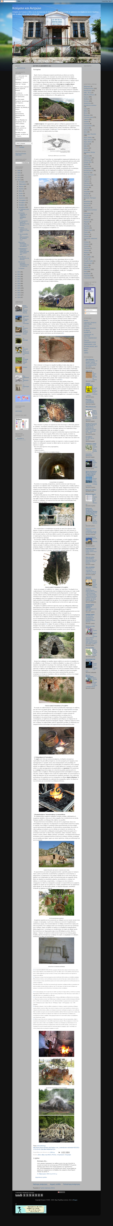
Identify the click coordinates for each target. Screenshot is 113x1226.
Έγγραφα (86, 155)
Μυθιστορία (87, 207)
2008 (19, 170)
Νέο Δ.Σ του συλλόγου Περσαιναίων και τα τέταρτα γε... (23, 264)
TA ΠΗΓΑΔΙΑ (25, 339)
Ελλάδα (86, 164)
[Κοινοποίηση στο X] (65, 1152)
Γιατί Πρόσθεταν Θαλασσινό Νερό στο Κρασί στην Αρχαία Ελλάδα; (91, 561)
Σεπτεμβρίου (22, 200)
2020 (19, 288)
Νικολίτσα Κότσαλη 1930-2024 (20, 154)
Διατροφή (86, 144)
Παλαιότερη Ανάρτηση (71, 1184)
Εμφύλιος (86, 166)
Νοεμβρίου (22, 205)
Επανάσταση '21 (88, 170)
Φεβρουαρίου (23, 184)
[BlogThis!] (64, 1152)
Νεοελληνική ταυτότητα (90, 209)
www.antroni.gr (41, 1145)
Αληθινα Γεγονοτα (91, 424)
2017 (19, 281)
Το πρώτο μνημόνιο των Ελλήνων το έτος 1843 (23, 230)
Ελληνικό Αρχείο (91, 494)
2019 (19, 285)
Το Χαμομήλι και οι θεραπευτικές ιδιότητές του (26, 351)
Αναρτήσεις (89, 310)
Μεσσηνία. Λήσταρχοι (90, 198)
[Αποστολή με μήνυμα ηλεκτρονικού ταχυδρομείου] (62, 1152)
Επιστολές (87, 172)
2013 (19, 272)
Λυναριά (86, 193)
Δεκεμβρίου (22, 207)
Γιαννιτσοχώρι (90, 460)
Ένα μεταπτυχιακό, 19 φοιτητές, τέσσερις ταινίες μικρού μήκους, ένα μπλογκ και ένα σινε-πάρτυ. (91, 363)
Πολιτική (86, 236)
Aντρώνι (86, 348)
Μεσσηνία (86, 195)
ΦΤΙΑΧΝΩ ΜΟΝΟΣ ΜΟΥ (91, 346)
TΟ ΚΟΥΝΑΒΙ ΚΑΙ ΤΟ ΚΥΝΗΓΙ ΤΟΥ (25, 360)
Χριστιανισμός (88, 263)
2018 (19, 283)
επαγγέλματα (60, 1154)
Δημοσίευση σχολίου (41, 1177)
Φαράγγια (86, 252)
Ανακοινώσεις (87, 90)
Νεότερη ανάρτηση (40, 1184)
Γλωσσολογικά (88, 125)
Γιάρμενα (86, 119)
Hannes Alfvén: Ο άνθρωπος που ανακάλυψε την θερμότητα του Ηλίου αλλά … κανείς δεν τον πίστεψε (91, 429)
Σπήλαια (86, 242)
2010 (19, 175)
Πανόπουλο (87, 219)
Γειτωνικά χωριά (88, 117)
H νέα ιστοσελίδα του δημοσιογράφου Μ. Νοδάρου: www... (23, 237)
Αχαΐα (85, 109)
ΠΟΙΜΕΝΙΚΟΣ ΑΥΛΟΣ (90, 342)
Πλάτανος (86, 234)
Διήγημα (86, 148)
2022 (19, 292)
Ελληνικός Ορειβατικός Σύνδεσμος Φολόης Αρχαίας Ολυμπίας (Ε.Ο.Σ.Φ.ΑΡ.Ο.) (91, 511)
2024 (19, 297)
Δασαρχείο (87, 129)
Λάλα (85, 189)
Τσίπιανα (86, 250)
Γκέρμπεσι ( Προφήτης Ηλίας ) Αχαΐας (90, 323)
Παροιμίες (86, 221)
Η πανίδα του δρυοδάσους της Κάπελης (23, 258)
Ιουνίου (21, 193)
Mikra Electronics (91, 406)
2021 (19, 290)
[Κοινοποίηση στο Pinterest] (69, 1152)
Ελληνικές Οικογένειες (90, 328)
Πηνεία (86, 232)
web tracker (18, 411)
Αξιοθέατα (86, 99)
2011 (18, 177)
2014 (19, 274)
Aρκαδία (86, 267)
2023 (19, 295)
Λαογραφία (68, 1154)
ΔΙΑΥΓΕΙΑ (86, 326)
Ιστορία (86, 177)
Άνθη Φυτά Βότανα (89, 94)
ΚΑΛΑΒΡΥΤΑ (87, 332)
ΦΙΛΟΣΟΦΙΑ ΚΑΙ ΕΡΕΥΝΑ (90, 660)
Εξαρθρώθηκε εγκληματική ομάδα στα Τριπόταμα (26, 320)
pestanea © (89, 409)
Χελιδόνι (86, 259)
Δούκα (85, 150)
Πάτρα (85, 224)
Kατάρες (25, 367)
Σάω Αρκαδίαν (90, 648)
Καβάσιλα (86, 181)
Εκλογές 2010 (88, 162)
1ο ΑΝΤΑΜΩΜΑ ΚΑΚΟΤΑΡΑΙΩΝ (90, 401)
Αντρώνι (86, 97)
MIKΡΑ (86, 350)
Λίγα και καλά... (90, 557)
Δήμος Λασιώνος (88, 139)
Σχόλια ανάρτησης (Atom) (47, 1188)
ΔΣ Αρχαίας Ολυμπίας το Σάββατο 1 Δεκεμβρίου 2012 (22, 215)
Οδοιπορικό (87, 213)
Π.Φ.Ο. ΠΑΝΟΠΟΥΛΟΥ (90, 338)
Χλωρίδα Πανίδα (88, 261)
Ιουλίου (21, 195)
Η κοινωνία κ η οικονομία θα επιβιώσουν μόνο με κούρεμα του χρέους (91, 571)
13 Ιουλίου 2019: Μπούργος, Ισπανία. (95, 376)
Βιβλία (85, 111)
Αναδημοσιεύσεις (88, 88)
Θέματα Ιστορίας (91, 528)
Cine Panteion (90, 359)
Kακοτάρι (88, 399)
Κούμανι (86, 187)
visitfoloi (86, 352)
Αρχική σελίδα (55, 1184)
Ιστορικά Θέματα (91, 537)
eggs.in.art (89, 371)
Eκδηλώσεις (87, 269)
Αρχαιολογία (87, 103)
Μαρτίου (21, 186)
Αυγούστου (22, 198)
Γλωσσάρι (86, 123)
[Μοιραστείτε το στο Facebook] (67, 1152)
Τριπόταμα (87, 248)
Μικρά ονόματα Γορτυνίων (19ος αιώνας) (95, 652)
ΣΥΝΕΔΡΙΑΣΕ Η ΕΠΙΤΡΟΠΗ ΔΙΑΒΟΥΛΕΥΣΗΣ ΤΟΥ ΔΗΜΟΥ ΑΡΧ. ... (23, 251)
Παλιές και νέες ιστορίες (90, 627)
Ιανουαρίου (22, 181)
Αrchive (86, 320)
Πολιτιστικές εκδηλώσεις (90, 238)
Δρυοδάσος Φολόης (50, 1154)
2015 (19, 276)
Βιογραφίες (87, 115)
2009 (19, 173)
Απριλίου (21, 188)
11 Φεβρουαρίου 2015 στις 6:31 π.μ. (47, 1174)
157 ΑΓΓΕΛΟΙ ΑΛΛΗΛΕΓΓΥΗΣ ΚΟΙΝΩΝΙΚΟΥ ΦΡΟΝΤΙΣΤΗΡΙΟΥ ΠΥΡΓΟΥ (90, 619)
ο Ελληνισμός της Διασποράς (89, 335)
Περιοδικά (86, 226)
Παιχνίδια (86, 215)
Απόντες (86, 101)
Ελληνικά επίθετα (91, 490)
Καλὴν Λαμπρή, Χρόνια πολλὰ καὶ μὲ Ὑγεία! (91, 551)
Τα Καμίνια (21, 268)
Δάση (39, 1154)
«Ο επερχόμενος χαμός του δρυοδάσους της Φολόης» (23, 223)
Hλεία (85, 271)
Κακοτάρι (86, 183)
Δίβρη (43, 1154)
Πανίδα (86, 217)
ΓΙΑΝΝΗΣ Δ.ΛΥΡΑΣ (91, 444)
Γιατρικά (86, 121)
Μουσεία (86, 205)
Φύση (85, 254)
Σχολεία (86, 246)
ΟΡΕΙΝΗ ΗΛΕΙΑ (90, 614)
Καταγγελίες (87, 185)
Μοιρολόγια (87, 201)
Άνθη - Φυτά (87, 92)
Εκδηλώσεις (87, 160)
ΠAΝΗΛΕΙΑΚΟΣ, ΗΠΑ (90, 344)
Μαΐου (21, 191)
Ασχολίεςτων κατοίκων (90, 105)
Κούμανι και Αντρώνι (26, 8)
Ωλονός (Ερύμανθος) (89, 676)
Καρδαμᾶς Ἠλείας (91, 548)
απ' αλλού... (89, 436)
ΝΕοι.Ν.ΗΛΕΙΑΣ (90, 567)
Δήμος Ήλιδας (88, 137)
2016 (19, 279)
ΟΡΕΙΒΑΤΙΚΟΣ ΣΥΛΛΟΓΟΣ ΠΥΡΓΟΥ (90, 606)
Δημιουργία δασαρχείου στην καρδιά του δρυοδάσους (23, 244)
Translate (21, 147)
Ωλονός (86, 265)
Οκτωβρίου (22, 202)
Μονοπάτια (87, 203)
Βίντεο (85, 113)
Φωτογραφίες (87, 256)
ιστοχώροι (86, 179)
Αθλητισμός (87, 86)
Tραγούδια (87, 275)
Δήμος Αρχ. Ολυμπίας (90, 134)
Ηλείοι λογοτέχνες (89, 174)
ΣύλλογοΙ (86, 244)
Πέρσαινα (86, 228)
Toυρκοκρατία (88, 277)
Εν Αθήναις (87, 330)
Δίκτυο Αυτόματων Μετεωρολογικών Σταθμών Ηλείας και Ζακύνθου (91, 473)
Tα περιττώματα (26, 386)
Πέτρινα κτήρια (88, 230)
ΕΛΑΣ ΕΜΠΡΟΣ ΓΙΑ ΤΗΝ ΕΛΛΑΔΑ (95, 464)
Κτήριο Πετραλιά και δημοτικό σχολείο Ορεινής (25, 309)
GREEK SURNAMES (89, 384)
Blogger (75, 1200)
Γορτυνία (86, 127)
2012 (19, 179)
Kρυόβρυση (87, 273)
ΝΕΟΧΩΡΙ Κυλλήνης (89, 578)
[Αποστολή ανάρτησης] (59, 1152)
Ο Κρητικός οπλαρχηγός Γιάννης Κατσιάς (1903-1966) (91, 531)
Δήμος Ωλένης (88, 141)
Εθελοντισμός (87, 158)
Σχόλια (88, 313)
